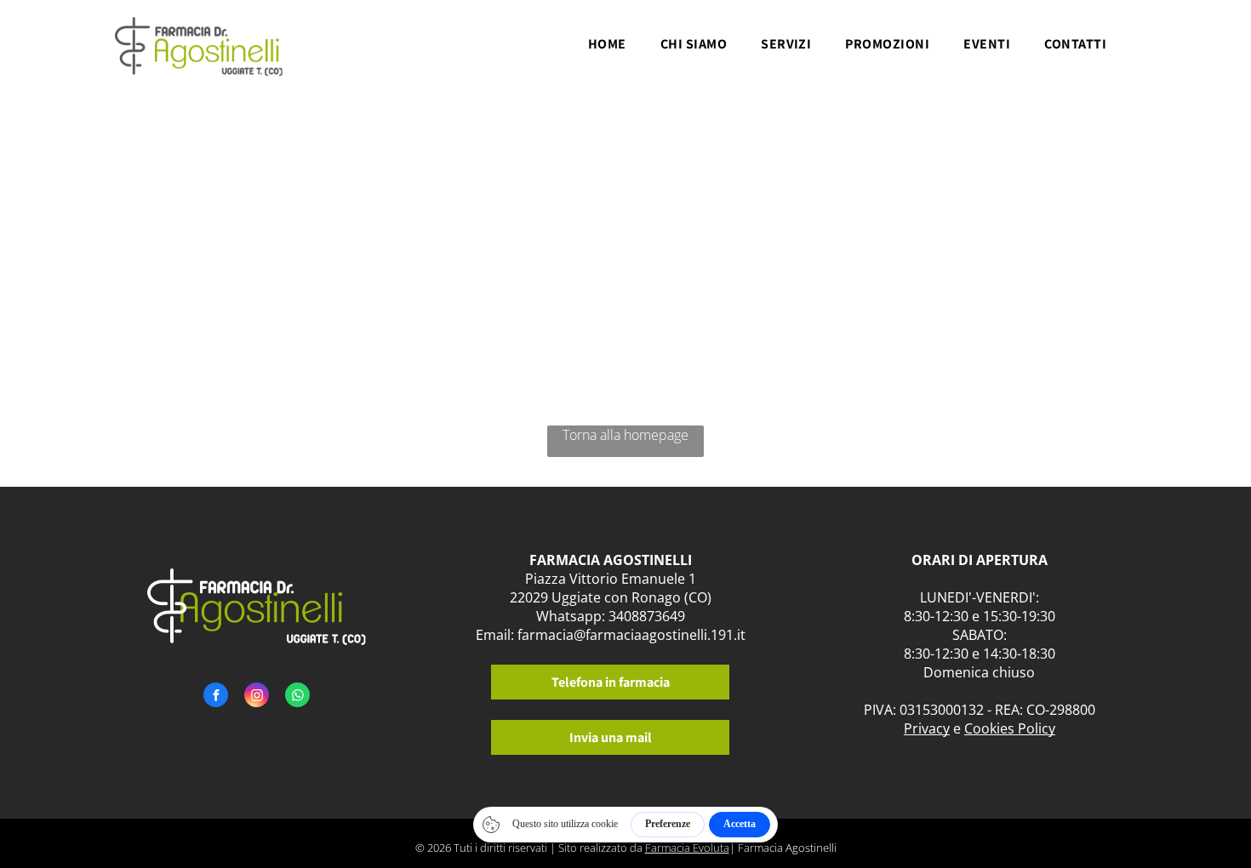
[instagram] (256, 696)
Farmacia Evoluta (687, 847)
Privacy (927, 728)
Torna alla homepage (625, 434)
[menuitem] (607, 49)
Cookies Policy (1009, 728)
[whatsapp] (297, 696)
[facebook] (215, 696)
